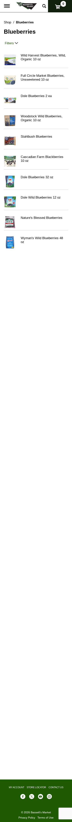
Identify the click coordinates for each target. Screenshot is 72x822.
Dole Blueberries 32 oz (37, 177)
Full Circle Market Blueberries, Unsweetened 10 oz (43, 77)
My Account (16, 787)
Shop (7, 22)
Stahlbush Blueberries (36, 136)
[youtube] (40, 797)
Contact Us (56, 787)
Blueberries (25, 22)
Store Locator (36, 787)
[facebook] (22, 797)
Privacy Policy (26, 817)
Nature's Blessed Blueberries (41, 218)
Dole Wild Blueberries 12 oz (41, 197)
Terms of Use (45, 817)
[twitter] (31, 797)
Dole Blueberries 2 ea (36, 96)
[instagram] (49, 797)
